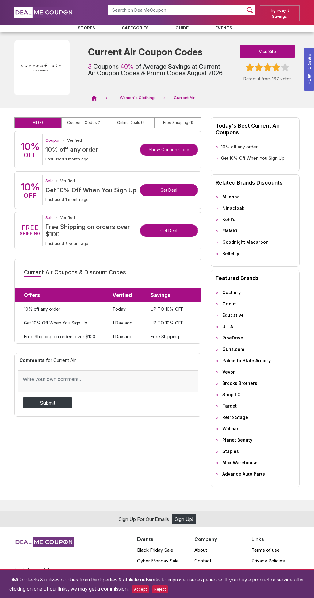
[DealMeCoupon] (96, 97)
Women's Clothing (137, 97)
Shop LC (231, 394)
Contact (202, 561)
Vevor (228, 371)
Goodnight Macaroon (245, 242)
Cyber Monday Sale (158, 561)
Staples (230, 451)
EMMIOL (231, 230)
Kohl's (229, 219)
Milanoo (231, 196)
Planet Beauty (237, 440)
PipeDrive (232, 337)
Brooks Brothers (239, 383)
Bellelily (230, 253)
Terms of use (265, 550)
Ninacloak (233, 208)
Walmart (231, 428)
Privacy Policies (268, 561)
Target (229, 405)
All (38, 123)
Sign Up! (183, 519)
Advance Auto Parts (243, 474)
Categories (135, 27)
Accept (140, 589)
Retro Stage (235, 417)
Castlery (231, 292)
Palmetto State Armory (246, 360)
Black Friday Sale (155, 550)
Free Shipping (178, 123)
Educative (233, 315)
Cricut (229, 303)
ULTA (227, 326)
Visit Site (267, 51)
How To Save (309, 69)
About (200, 550)
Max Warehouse (240, 462)
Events (223, 27)
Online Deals (131, 123)
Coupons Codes (84, 123)
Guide (182, 27)
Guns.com (233, 349)
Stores (86, 27)
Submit (47, 403)
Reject (160, 589)
